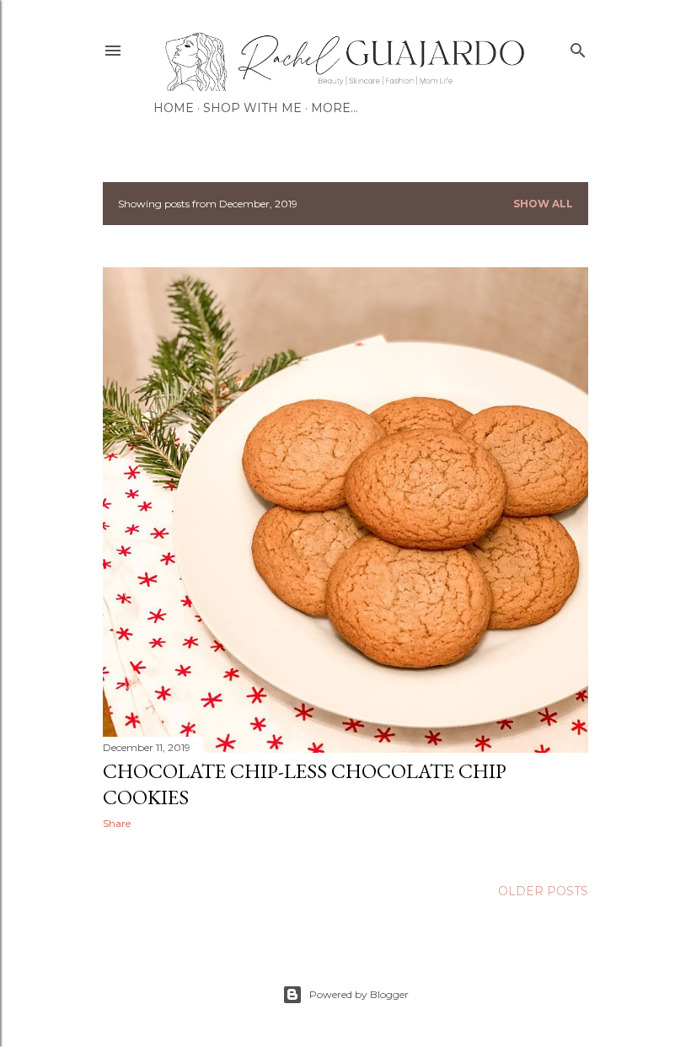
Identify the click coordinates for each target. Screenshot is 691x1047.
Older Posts (543, 891)
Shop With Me (252, 107)
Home (173, 107)
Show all (543, 203)
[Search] (578, 46)
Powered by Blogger (359, 994)
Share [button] (117, 823)
